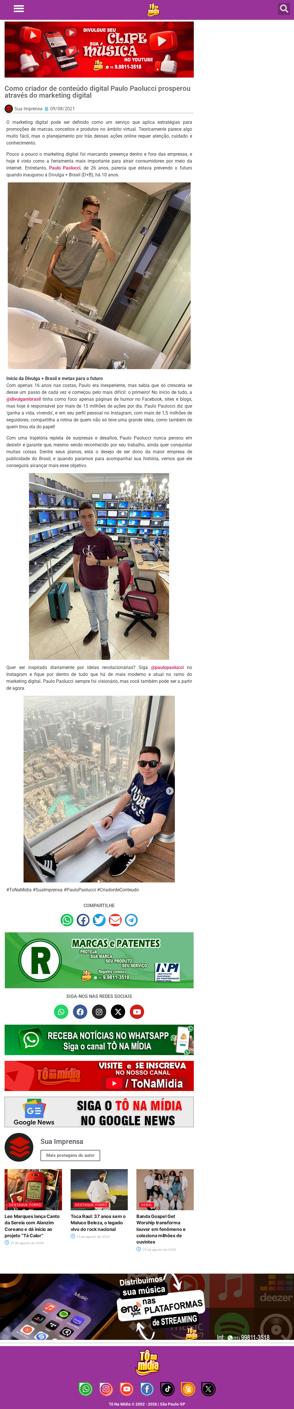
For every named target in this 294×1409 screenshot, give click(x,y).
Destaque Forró (25, 1205)
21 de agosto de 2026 (27, 1243)
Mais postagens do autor (70, 1155)
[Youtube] (137, 1012)
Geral (146, 1205)
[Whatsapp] (61, 1012)
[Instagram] (99, 1012)
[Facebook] (80, 1012)
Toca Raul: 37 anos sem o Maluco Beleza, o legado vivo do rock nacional (98, 1222)
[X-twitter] (118, 1012)
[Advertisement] (245, 63)
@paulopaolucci (167, 667)
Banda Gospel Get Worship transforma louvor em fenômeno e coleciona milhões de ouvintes (161, 1229)
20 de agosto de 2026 (159, 1250)
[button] (18, 8)
